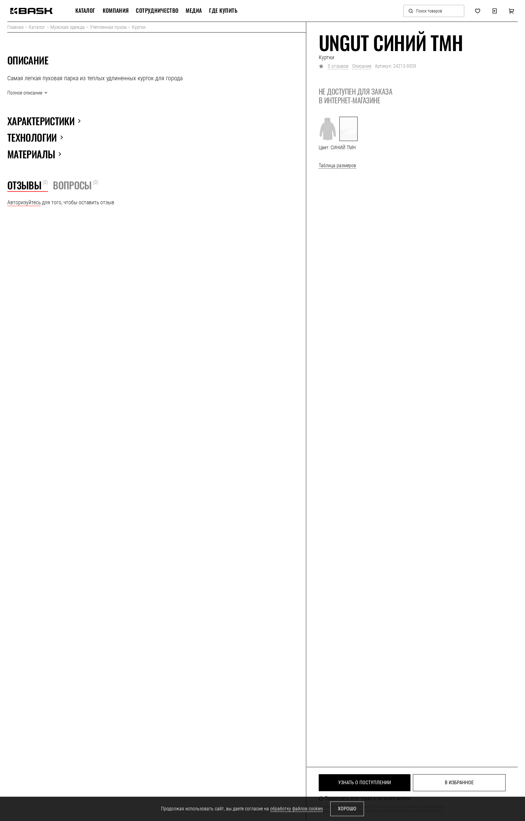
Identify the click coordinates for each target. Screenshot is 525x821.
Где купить (223, 10)
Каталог (37, 27)
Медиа (194, 10)
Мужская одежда (67, 27)
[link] (31, 11)
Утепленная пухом (108, 27)
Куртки (139, 27)
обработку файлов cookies (296, 809)
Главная (15, 27)
